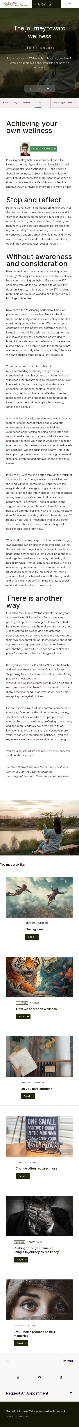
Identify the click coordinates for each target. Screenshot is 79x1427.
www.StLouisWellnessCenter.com (27, 682)
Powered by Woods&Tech (17, 1416)
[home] (16, 4)
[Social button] (31, 88)
